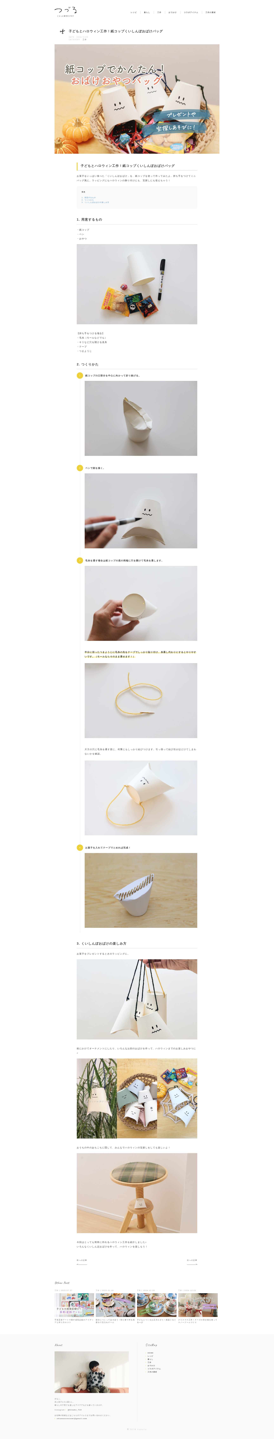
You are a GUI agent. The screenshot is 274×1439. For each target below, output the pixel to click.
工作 (159, 12)
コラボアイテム (191, 12)
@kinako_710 (75, 1410)
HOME (151, 1353)
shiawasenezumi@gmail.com (72, 1418)
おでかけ (173, 12)
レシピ (134, 12)
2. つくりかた (88, 200)
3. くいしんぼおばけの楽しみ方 (95, 202)
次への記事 (192, 1260)
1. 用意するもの (89, 197)
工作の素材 (211, 12)
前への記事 (82, 1260)
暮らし (147, 12)
